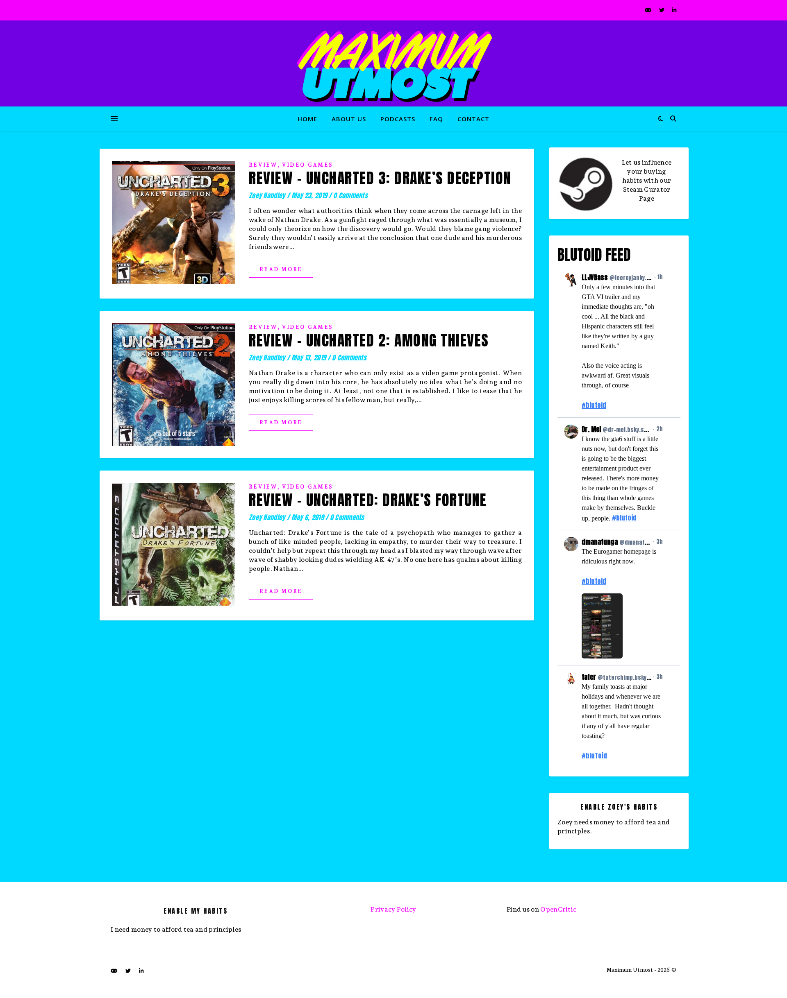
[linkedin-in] (674, 10)
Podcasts (397, 119)
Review (263, 165)
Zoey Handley (267, 195)
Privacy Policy (393, 909)
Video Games (307, 165)
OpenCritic (558, 909)
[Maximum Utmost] (393, 63)
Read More (281, 269)
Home (307, 119)
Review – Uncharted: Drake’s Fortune (368, 500)
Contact (473, 119)
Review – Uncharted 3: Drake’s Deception (380, 178)
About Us (349, 119)
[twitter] (662, 10)
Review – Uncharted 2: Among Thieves (369, 340)
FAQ (436, 119)
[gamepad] (649, 10)
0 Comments (350, 195)
